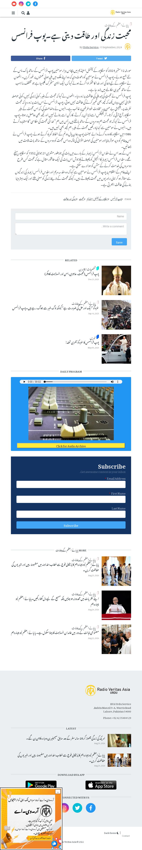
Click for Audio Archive (71, 445)
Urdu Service (91, 47)
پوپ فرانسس (116, 198)
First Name (118, 493)
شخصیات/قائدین (87, 268)
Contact (126, 835)
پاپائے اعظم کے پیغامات (117, 24)
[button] (101, 58)
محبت (81, 198)
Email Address (116, 478)
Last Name (119, 508)
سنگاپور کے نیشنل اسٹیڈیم (97, 198)
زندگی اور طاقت (69, 198)
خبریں (93, 337)
